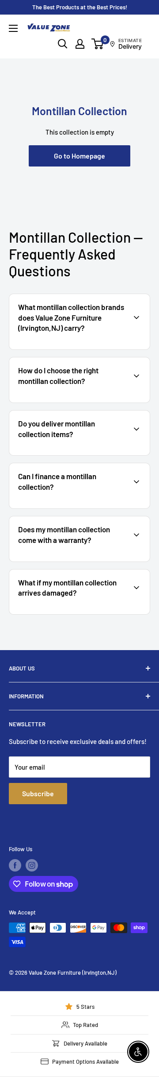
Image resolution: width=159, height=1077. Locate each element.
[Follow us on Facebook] (15, 865)
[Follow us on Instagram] (32, 865)
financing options (82, 507)
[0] (97, 44)
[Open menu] (13, 28)
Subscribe (38, 793)
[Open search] (63, 44)
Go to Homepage (79, 155)
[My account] (80, 44)
